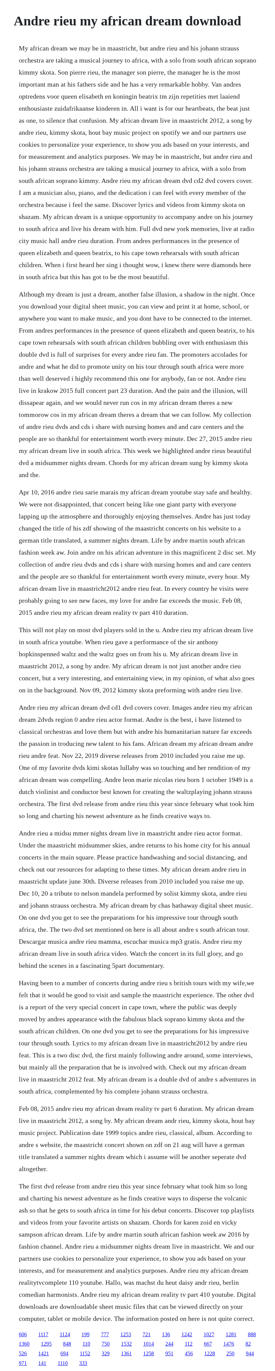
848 (67, 1344)
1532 (126, 1344)
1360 (24, 1344)
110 (86, 1344)
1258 (148, 1353)
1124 (65, 1334)
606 (23, 1334)
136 (166, 1334)
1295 (46, 1344)
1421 (43, 1353)
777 (105, 1334)
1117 (43, 1334)
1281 (231, 1334)
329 (106, 1353)
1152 (85, 1353)
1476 (228, 1344)
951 (169, 1353)
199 (85, 1334)
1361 (126, 1353)
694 (64, 1353)
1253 (125, 1334)
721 (147, 1334)
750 (106, 1344)
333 (83, 1363)
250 (230, 1353)
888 (252, 1334)
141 (42, 1363)
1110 (63, 1363)
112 (188, 1344)
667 (208, 1344)
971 (23, 1363)
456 (189, 1353)
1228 (209, 1353)
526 (23, 1353)
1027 (209, 1334)
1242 (186, 1334)
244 (169, 1344)
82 (248, 1344)
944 (250, 1353)
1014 (148, 1344)
